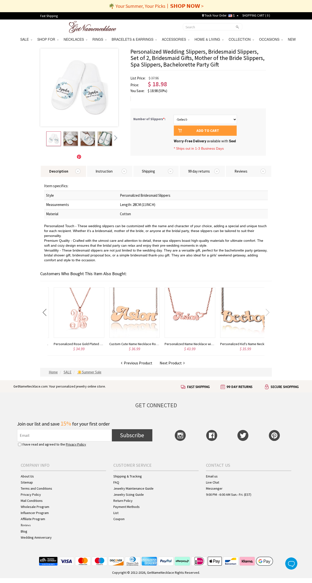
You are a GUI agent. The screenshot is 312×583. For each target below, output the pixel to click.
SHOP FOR (47, 39)
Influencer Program (35, 513)
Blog (24, 531)
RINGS (98, 39)
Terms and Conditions (36, 488)
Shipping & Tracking (127, 476)
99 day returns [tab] (199, 171)
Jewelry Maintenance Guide (133, 488)
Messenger (214, 488)
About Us (27, 476)
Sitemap (27, 482)
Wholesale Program (35, 507)
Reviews (26, 525)
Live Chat (212, 482)
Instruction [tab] (104, 171)
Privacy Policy (76, 444)
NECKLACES (75, 39)
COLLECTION (241, 39)
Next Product (171, 362)
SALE (25, 39)
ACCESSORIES (175, 39)
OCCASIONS (270, 39)
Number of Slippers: (149, 119)
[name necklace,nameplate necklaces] (92, 26)
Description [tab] (58, 171)
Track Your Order (215, 15)
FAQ (116, 482)
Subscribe (132, 435)
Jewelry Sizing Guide (128, 494)
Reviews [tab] (240, 171)
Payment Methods (126, 507)
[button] (44, 312)
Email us (212, 476)
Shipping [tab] (148, 171)
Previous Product (137, 362)
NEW (292, 39)
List (115, 513)
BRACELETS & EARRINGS (133, 39)
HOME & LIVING (208, 39)
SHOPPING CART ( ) (256, 15)
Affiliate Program (33, 519)
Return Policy (123, 500)
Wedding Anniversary (36, 537)
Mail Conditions (32, 500)
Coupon (119, 519)
